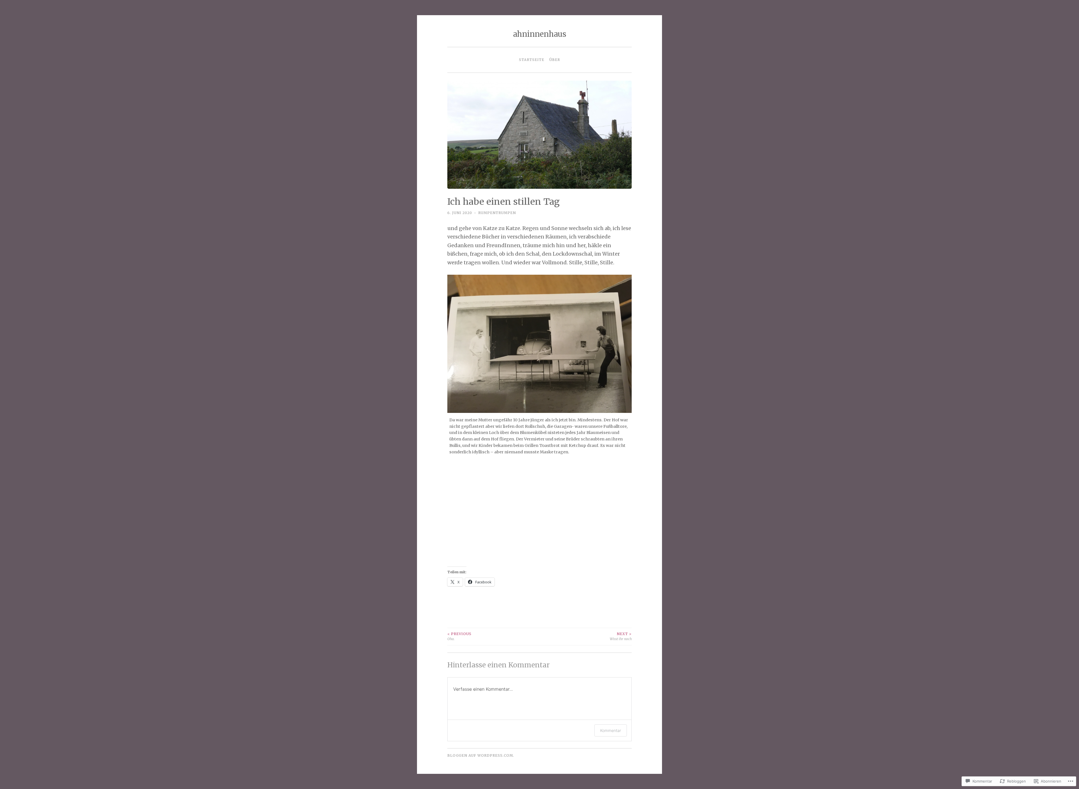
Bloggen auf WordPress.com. (480, 755)
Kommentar (610, 730)
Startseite (531, 60)
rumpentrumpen (497, 213)
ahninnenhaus (539, 34)
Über (554, 60)
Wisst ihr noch (621, 636)
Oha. (459, 636)
